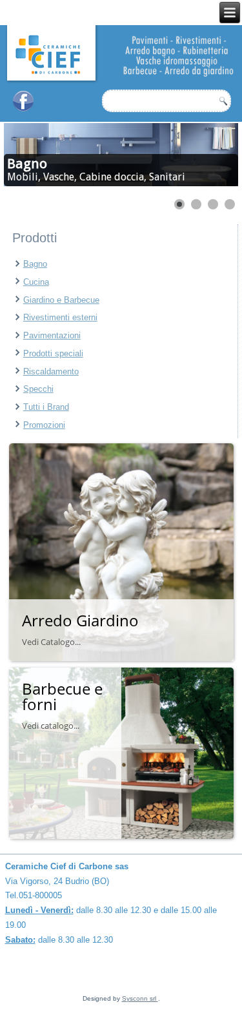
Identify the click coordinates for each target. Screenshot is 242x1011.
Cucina (36, 282)
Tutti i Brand (46, 407)
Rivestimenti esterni (60, 317)
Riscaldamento (51, 371)
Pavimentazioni (52, 335)
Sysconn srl (140, 998)
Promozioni (44, 425)
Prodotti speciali (53, 353)
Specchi (38, 389)
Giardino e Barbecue (61, 300)
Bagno (35, 264)
